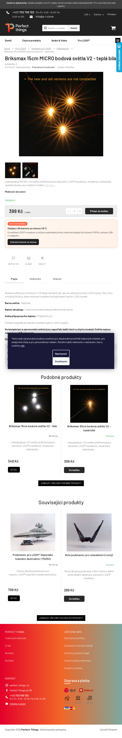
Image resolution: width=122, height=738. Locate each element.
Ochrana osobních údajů (76, 653)
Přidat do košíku (99, 211)
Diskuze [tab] (57, 278)
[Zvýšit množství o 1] (80, 211)
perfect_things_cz (19, 685)
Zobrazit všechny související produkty (61, 618)
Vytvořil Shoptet (108, 729)
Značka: (65, 67)
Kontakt (9, 660)
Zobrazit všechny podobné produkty (61, 483)
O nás (8, 645)
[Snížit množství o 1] (68, 211)
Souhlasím (61, 361)
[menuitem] (8, 40)
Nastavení (61, 353)
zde (22, 345)
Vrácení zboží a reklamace (77, 660)
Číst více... (50, 185)
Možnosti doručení (15, 191)
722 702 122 (22, 695)
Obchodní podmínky (74, 638)
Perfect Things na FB (21, 690)
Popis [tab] (14, 278)
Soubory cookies (73, 667)
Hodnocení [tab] (35, 278)
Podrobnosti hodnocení (43, 67)
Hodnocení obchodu (15, 638)
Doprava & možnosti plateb (78, 645)
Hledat (73, 28)
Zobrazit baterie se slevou (23, 242)
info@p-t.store (18, 703)
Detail (13, 598)
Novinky (9, 653)
